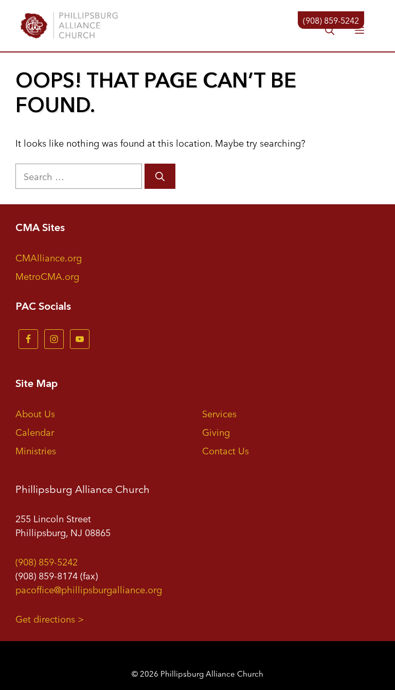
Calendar (34, 431)
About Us (35, 413)
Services (219, 413)
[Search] (160, 176)
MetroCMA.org (47, 275)
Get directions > (49, 618)
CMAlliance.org (48, 257)
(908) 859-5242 (46, 561)
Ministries (35, 450)
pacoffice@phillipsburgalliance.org (88, 589)
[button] (330, 30)
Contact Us (225, 450)
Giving (216, 431)
